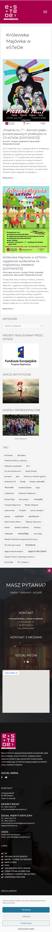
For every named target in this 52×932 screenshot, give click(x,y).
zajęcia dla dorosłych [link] (13, 551)
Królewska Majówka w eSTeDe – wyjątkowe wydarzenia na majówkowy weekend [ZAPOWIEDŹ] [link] (25, 263)
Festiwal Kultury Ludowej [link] (15, 460)
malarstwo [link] (9, 493)
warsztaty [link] (39, 272)
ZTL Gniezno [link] (23, 562)
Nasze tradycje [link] (31, 505)
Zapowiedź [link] (34, 141)
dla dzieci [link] (21, 455)
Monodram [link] (24, 499)
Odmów (26, 916)
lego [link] (38, 487)
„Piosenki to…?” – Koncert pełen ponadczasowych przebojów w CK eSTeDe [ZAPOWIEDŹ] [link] (25, 133)
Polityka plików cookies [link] (26, 929)
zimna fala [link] (8, 562)
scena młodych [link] (37, 510)
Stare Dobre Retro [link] (12, 522)
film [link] (28, 466)
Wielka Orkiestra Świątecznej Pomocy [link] (21, 539)
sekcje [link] (7, 516)
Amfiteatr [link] (8, 455)
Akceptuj (26, 910)
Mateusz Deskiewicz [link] (27, 493)
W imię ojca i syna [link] (12, 545)
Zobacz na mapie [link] (7, 798)
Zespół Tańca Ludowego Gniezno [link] (19, 557)
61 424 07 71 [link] (27, 643)
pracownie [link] (10, 510)
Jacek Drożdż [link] (31, 471)
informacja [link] (7, 272)
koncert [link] (6, 141)
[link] (11, 12)
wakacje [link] (9, 533)
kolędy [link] (23, 481)
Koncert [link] (9, 487)
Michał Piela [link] (9, 499)
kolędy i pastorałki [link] (37, 481)
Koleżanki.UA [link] (10, 481)
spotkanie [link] (34, 516)
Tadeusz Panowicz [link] (33, 522)
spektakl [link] (19, 516)
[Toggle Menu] (45, 12)
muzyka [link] (14, 141)
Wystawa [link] (30, 545)
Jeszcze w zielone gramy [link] (35, 476)
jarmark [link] (7, 476)
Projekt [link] (22, 510)
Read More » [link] (8, 177)
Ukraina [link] (36, 527)
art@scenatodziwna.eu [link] (27, 646)
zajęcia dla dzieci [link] (37, 551)
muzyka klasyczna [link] (12, 505)
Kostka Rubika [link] (25, 487)
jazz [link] (17, 476)
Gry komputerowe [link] (12, 471)
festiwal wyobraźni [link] (13, 466)
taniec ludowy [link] (22, 527)
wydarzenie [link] (23, 141)
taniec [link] (7, 527)
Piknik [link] (31, 272)
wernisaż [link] (37, 533)
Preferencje (26, 923)
